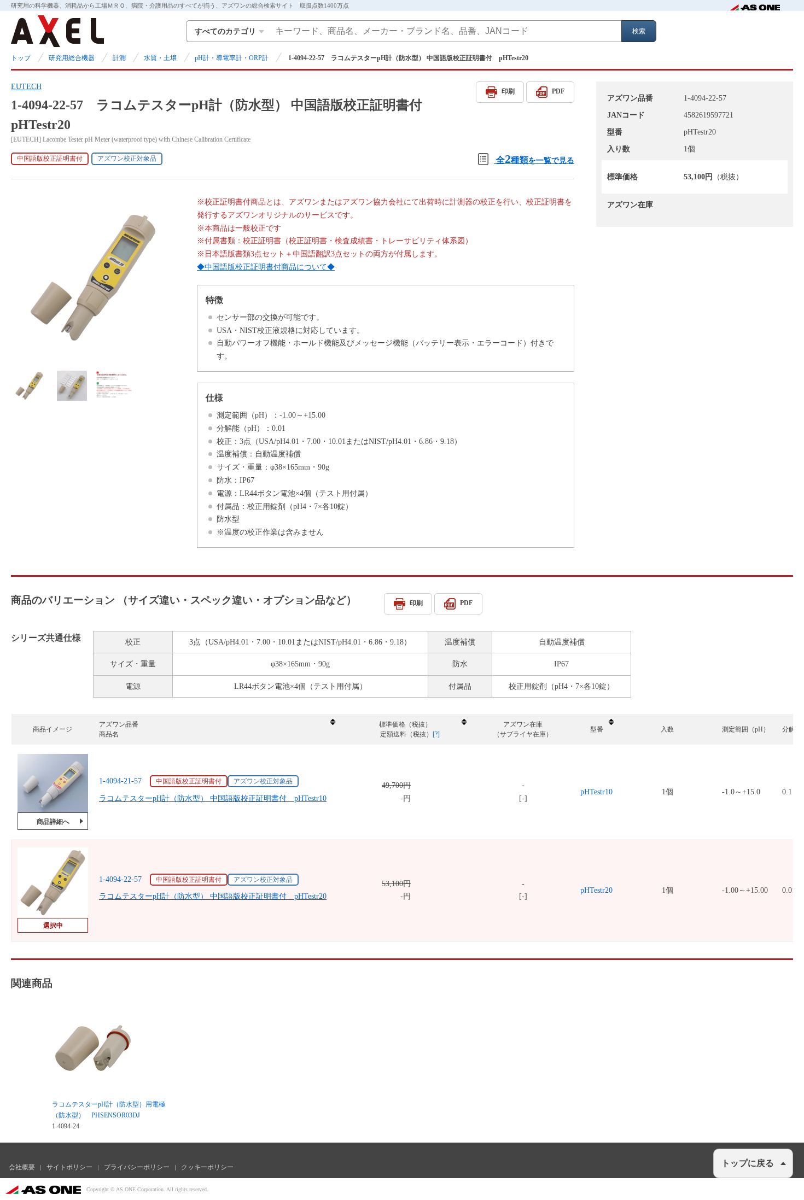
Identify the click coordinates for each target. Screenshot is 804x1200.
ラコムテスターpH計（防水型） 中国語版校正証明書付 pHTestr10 (213, 798)
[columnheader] (217, 729)
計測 (119, 58)
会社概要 (22, 1167)
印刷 (508, 91)
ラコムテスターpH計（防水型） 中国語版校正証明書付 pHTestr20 (213, 896)
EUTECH (26, 87)
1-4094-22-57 (120, 879)
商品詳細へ (53, 822)
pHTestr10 (596, 792)
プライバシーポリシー (137, 1167)
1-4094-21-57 (120, 781)
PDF (558, 91)
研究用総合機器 (72, 58)
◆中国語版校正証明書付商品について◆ (266, 267)
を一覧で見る (535, 159)
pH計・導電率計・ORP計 (232, 58)
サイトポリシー (69, 1167)
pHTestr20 (596, 890)
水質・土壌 (160, 58)
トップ (21, 58)
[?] (436, 734)
